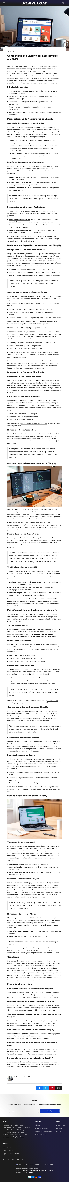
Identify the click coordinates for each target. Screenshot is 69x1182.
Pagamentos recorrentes (19, 220)
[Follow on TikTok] (22, 1159)
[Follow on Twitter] (8, 1159)
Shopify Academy (40, 948)
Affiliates (59, 1128)
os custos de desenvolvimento (37, 601)
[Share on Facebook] (39, 1088)
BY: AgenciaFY (49, 1164)
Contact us (7, 1147)
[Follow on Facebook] (4, 1159)
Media (58, 1132)
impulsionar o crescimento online (30, 366)
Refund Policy (40, 1135)
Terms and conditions (43, 1132)
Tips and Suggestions (11, 1154)
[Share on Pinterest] (52, 1088)
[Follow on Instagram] (13, 1159)
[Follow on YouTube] (18, 1159)
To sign (49, 1111)
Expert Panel (61, 1125)
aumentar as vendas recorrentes (34, 423)
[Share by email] (58, 1088)
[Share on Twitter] (46, 1088)
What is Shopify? (41, 1128)
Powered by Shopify (32, 1168)
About (37, 1125)
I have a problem (9, 1150)
